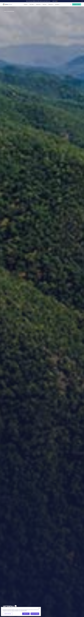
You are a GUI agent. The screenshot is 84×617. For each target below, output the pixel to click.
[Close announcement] (82, 1)
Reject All (26, 613)
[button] (26, 4)
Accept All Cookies (35, 613)
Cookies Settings (7, 613)
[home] (7, 4)
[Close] (39, 608)
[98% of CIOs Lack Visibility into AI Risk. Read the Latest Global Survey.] (39, 1)
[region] (21, 611)
